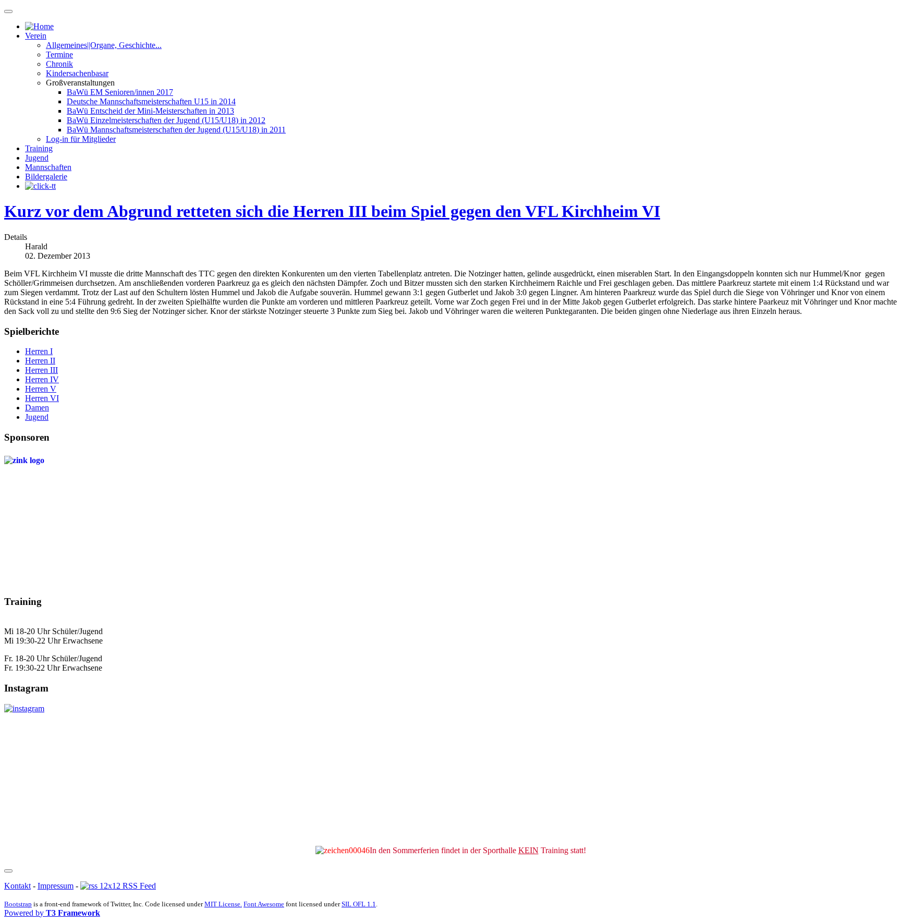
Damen (37, 407)
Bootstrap (18, 904)
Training (39, 148)
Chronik (59, 63)
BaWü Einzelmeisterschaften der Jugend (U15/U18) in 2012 (166, 120)
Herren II (40, 360)
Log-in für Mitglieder (81, 139)
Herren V (40, 388)
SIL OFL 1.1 (359, 904)
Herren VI (42, 398)
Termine (59, 54)
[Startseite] (39, 26)
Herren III (41, 370)
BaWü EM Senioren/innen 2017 (120, 92)
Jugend (36, 157)
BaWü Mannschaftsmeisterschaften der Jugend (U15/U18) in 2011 (176, 129)
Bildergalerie (46, 176)
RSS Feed (138, 885)
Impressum (56, 885)
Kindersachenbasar (77, 73)
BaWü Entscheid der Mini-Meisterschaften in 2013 (150, 110)
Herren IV (42, 379)
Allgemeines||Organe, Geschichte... (104, 45)
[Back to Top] (8, 870)
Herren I (39, 351)
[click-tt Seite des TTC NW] (40, 185)
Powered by (52, 912)
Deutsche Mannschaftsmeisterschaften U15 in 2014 (151, 101)
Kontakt (17, 885)
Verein (35, 35)
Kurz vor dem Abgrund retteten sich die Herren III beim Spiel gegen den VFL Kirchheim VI (332, 211)
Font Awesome (263, 904)
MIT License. (223, 904)
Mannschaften (48, 167)
